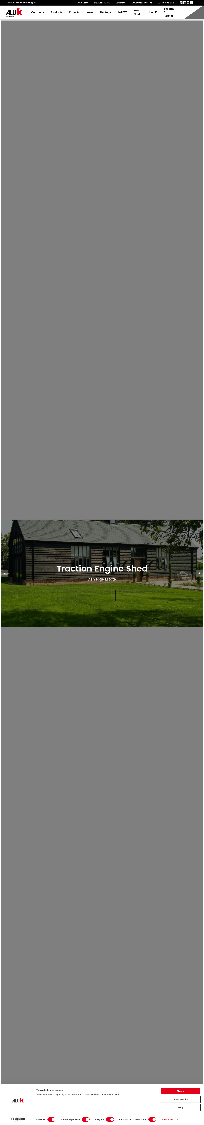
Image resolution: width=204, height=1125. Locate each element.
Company (37, 12)
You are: (9, 3)
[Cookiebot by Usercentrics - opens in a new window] (18, 1120)
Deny (180, 1107)
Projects (74, 12)
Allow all (181, 1091)
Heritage (105, 12)
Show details (167, 1119)
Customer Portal (142, 3)
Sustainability (166, 3)
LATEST (122, 12)
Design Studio (102, 3)
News (89, 12)
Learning (121, 3)
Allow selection (180, 1099)
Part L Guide (138, 12)
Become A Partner (169, 12)
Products (56, 12)
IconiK (153, 12)
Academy (83, 3)
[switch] (86, 1119)
